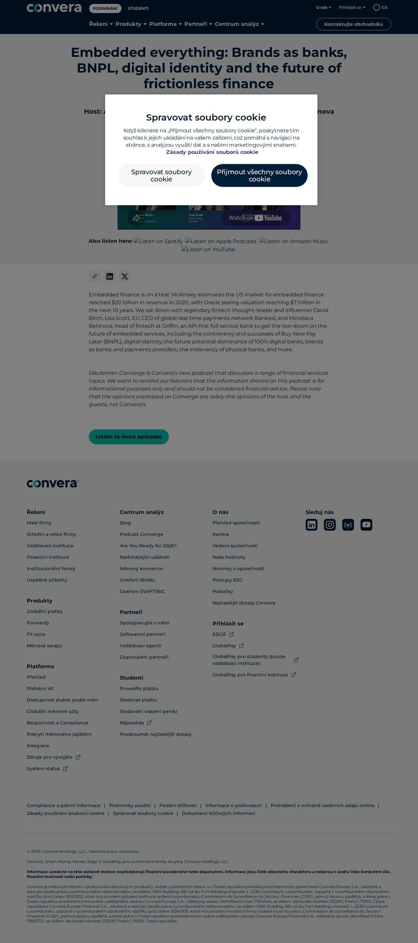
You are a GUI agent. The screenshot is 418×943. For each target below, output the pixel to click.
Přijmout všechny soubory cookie (259, 175)
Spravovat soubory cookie (161, 175)
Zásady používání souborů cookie (212, 152)
